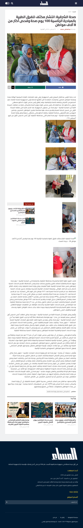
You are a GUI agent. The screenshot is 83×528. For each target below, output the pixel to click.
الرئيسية (74, 12)
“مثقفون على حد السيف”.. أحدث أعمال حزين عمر (64, 478)
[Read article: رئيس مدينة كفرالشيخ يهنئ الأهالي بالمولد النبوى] (30, 221)
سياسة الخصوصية (73, 517)
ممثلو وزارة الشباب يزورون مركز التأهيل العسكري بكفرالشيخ (17, 210)
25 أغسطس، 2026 (20, 215)
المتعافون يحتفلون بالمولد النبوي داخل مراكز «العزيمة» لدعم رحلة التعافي (57, 485)
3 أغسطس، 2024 (51, 29)
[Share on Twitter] (13, 87)
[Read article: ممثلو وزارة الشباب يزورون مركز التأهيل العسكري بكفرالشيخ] (30, 211)
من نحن (55, 517)
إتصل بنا (62, 517)
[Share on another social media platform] (9, 87)
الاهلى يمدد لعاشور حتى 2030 (69, 475)
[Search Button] (12, 3)
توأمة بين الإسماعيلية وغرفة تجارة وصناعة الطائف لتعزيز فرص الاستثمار (58, 482)
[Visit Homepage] (44, 3)
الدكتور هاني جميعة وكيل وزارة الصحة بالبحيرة (58, 391)
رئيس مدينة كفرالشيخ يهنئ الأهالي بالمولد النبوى (18, 220)
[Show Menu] (76, 3)
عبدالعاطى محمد (65, 29)
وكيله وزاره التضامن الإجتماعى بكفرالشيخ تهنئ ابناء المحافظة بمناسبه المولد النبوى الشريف (18, 422)
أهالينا (69, 12)
